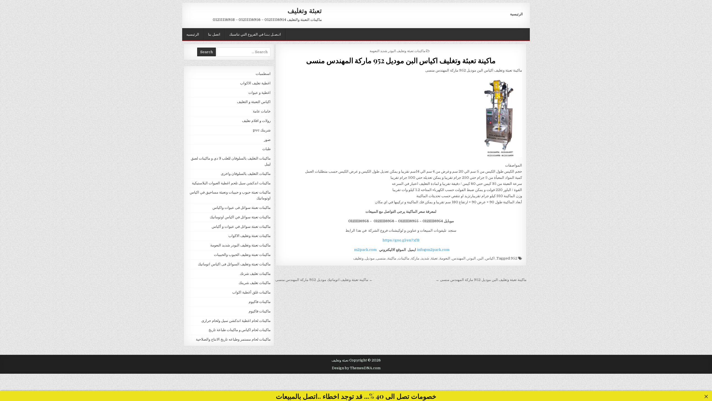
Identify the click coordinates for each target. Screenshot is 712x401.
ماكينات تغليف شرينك (255, 283)
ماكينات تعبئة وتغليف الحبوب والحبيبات (242, 255)
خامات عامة (262, 111)
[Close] (706, 397)
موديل (370, 258)
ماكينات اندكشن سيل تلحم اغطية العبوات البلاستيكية (231, 183)
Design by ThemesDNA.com (356, 368)
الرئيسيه (192, 34)
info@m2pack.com (433, 250)
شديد (425, 258)
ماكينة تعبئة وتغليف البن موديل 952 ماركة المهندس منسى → (481, 280)
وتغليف (358, 258)
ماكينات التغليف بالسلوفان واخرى (246, 174)
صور (267, 140)
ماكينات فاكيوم (260, 302)
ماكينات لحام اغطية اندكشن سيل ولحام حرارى (236, 321)
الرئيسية (516, 13)
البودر (471, 258)
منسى (381, 258)
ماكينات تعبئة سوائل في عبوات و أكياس (241, 226)
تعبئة (434, 258)
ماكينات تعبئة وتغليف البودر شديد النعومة (397, 50)
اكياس (490, 258)
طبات (266, 149)
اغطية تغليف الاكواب (255, 83)
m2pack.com (365, 250)
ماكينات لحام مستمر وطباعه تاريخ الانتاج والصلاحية (233, 339)
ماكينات (403, 258)
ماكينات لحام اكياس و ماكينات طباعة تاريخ (240, 330)
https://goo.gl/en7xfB (400, 240)
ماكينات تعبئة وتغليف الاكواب (249, 236)
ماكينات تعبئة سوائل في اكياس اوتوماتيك (240, 217)
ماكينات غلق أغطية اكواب (251, 292)
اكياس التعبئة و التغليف (254, 102)
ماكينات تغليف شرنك (255, 274)
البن (481, 258)
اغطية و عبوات (259, 93)
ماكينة (391, 258)
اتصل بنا (214, 34)
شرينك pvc (262, 130)
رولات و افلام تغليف (256, 121)
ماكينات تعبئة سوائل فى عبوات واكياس (241, 208)
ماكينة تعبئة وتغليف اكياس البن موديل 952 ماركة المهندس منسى (401, 60)
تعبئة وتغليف (305, 10)
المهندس (459, 258)
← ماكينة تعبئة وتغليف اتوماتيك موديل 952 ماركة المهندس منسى (324, 280)
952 (514, 258)
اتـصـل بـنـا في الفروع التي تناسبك (255, 34)
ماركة (415, 258)
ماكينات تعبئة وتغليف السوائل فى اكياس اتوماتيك (234, 264)
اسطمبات (263, 74)
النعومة (444, 258)
